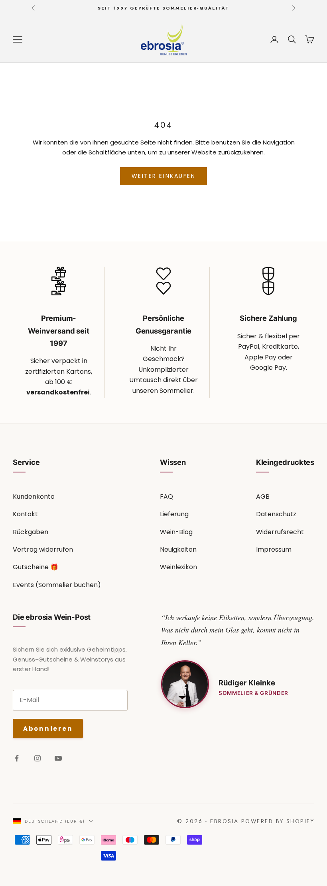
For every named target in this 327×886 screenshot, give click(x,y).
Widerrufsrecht (280, 532)
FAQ (166, 496)
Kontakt (25, 514)
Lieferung (174, 514)
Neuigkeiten (178, 549)
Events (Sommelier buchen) (57, 584)
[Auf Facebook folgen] (17, 758)
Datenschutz (276, 514)
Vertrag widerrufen (43, 549)
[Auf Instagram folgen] (37, 758)
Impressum (274, 549)
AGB (263, 496)
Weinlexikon (178, 567)
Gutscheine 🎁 (35, 567)
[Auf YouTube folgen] (58, 758)
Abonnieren (48, 728)
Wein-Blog (176, 532)
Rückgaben (30, 532)
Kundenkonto (34, 496)
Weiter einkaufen (163, 176)
